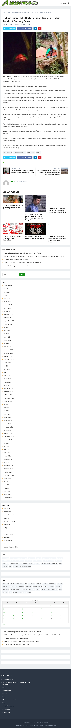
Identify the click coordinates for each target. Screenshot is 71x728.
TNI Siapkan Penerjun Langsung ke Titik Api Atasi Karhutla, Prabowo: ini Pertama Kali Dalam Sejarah (34, 256)
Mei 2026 (6, 295)
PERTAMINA (24, 563)
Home (4, 12)
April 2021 (7, 491)
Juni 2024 (7, 369)
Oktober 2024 (8, 356)
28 (41, 618)
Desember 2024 (9, 350)
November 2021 (8, 469)
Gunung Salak (8, 152)
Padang (52, 561)
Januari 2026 (7, 308)
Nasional (6, 518)
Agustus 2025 (8, 324)
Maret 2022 (7, 456)
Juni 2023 (7, 408)
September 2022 (9, 436)
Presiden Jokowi (46, 563)
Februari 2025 (8, 343)
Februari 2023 (8, 420)
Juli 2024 (6, 366)
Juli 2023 (6, 404)
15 (51, 612)
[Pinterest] (39, 28)
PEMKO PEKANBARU (15, 563)
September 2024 (9, 359)
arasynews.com (31, 722)
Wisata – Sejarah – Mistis (11, 547)
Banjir (12, 558)
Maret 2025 (7, 340)
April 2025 (7, 337)
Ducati (44, 558)
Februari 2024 (8, 382)
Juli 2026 (6, 289)
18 (13, 615)
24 (4, 618)
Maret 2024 (7, 379)
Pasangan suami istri (19, 152)
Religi (5, 528)
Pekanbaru (7, 524)
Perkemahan (31, 152)
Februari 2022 (8, 459)
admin (5, 24)
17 (4, 615)
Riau (5, 531)
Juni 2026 (7, 292)
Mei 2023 (6, 411)
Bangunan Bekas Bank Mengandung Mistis (16, 259)
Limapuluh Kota (37, 561)
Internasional (7, 512)
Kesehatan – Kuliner (10, 515)
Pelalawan (6, 563)
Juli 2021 (6, 482)
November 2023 (8, 392)
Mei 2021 (6, 488)
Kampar (5, 561)
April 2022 (7, 453)
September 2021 (9, 475)
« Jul (3, 624)
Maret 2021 (7, 494)
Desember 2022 (9, 427)
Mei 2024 (6, 372)
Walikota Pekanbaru (25, 566)
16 (60, 612)
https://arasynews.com (21, 181)
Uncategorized (8, 540)
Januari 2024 (7, 385)
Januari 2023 (7, 424)
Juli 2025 (6, 327)
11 (13, 612)
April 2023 (7, 414)
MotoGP (46, 561)
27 (32, 618)
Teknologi (7, 537)
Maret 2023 (7, 417)
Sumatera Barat (8, 534)
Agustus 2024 (8, 363)
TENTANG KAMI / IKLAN (7, 679)
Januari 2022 (7, 462)
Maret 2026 (7, 302)
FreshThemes (44, 722)
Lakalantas (29, 561)
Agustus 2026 (8, 285)
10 (4, 612)
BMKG (25, 558)
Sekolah (5, 566)
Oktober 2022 (8, 433)
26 (22, 618)
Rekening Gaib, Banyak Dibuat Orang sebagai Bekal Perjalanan (22, 263)
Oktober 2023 (8, 395)
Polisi (38, 563)
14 (41, 612)
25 (13, 618)
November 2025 (8, 314)
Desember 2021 (9, 465)
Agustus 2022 (8, 440)
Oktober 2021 (8, 472)
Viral (8, 12)
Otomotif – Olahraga (10, 521)
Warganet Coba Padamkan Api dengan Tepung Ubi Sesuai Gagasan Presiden (13, 207)
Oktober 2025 (8, 318)
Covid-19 (38, 558)
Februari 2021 (8, 498)
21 (41, 615)
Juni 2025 (7, 330)
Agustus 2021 (8, 478)
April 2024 (7, 375)
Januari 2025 (7, 346)
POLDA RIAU (32, 563)
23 (60, 615)
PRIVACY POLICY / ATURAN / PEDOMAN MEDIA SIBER (15, 682)
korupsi (11, 561)
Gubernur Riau (51, 558)
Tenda (38, 152)
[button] (63, 3)
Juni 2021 (7, 485)
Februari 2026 (8, 305)
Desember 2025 (9, 311)
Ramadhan (54, 563)
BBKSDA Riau (19, 558)
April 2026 (7, 298)
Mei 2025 (6, 334)
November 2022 (8, 430)
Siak (10, 566)
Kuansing (21, 561)
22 (51, 615)
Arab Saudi (6, 558)
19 (22, 615)
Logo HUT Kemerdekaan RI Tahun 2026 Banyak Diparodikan (12, 238)
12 (22, 612)
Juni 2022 (7, 446)
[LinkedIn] (35, 28)
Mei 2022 (6, 449)
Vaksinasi (15, 566)
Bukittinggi (32, 558)
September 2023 (9, 398)
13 (32, 612)
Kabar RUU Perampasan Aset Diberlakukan (16, 266)
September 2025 (9, 321)
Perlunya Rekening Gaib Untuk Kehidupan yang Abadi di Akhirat (22, 253)
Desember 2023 (9, 388)
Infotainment (7, 508)
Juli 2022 (6, 443)
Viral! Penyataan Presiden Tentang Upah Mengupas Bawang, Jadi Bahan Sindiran (57, 210)
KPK (16, 561)
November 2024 (8, 353)
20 (32, 615)
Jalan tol (59, 558)
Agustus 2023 (8, 401)
